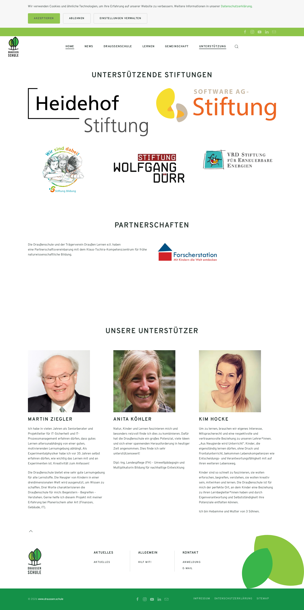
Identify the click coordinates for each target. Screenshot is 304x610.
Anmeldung (192, 562)
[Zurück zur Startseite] (13, 46)
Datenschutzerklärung (236, 6)
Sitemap (263, 598)
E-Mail (188, 568)
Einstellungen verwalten (120, 18)
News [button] (89, 46)
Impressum (201, 598)
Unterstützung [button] (212, 46)
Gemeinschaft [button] (177, 46)
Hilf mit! (145, 562)
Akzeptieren (44, 18)
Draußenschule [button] (118, 46)
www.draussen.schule (50, 599)
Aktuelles (102, 562)
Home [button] (70, 46)
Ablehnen (77, 18)
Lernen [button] (148, 46)
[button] (236, 46)
